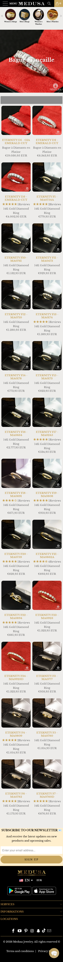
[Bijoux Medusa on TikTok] (44, 931)
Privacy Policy (47, 951)
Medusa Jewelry (23, 941)
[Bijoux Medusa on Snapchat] (38, 931)
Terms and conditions (20, 951)
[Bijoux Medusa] (31, 3)
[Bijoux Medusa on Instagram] (32, 931)
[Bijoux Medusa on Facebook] (13, 931)
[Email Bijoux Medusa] (49, 931)
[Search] (50, 3)
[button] (54, 953)
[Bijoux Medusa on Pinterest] (26, 931)
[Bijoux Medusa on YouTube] (19, 931)
